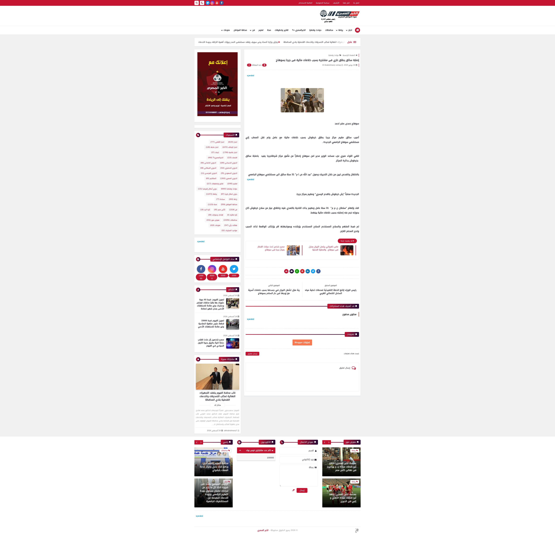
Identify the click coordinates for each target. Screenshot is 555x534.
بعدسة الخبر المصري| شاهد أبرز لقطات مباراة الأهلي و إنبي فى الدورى (342, 466)
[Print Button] (286, 271)
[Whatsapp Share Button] (297, 271)
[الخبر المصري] (339, 16)
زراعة (233, 199)
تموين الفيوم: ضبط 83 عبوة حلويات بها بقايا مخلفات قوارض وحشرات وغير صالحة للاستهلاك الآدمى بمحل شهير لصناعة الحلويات (210, 306)
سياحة (220, 199)
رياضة (340, 30)
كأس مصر (219, 209)
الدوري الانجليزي (228, 168)
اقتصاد (232, 157)
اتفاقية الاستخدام (305, 2)
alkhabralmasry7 (230, 430)
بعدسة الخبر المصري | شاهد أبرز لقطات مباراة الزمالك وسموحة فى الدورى (342, 497)
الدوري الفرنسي (209, 173)
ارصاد (215, 152)
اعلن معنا (346, 2)
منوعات (227, 30)
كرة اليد (205, 209)
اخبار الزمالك (229, 147)
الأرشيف (336, 2)
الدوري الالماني (208, 162)
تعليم (261, 30)
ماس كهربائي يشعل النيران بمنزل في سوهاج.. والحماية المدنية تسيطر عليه (323, 248)
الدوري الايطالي (208, 168)
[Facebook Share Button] (318, 271)
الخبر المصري (262, 530)
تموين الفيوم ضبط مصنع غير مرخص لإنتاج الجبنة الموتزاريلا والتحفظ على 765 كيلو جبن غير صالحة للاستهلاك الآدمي (213, 496)
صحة (269, 30)
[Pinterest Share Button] (308, 271)
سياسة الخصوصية (322, 2)
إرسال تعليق (252, 353)
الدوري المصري (228, 178)
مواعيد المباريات (229, 230)
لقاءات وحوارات (215, 214)
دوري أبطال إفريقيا (207, 188)
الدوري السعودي (229, 173)
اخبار (350, 30)
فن (253, 30)
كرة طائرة (232, 214)
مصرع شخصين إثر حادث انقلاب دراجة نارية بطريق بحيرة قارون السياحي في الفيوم (211, 343)
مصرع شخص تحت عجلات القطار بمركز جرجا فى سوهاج (271, 248)
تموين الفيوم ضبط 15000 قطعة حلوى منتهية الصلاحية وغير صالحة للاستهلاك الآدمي (211, 324)
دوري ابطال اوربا (229, 194)
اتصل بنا (356, 2)
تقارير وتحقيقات (281, 30)
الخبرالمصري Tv (299, 30)
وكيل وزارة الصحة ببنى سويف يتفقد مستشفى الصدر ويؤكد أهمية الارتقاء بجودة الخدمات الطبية (264, 42)
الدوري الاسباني (228, 162)
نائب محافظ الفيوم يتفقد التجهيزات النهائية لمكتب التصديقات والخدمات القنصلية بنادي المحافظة (217, 396)
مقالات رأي (230, 225)
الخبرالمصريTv (215, 157)
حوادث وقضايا (315, 30)
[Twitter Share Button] (313, 271)
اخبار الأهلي (217, 142)
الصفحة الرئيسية (349, 55)
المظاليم (211, 178)
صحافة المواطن (240, 30)
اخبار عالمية (230, 152)
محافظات (329, 30)
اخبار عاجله (212, 147)
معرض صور (213, 220)
